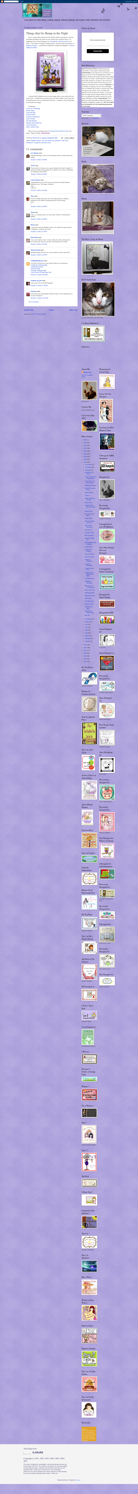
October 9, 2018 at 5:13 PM (39, 244)
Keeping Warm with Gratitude (90, 543)
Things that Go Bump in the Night (89, 574)
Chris (32, 196)
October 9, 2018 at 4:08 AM (39, 159)
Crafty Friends (30, 114)
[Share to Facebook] (71, 138)
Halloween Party (89, 593)
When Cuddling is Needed (90, 499)
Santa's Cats (88, 511)
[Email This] (65, 138)
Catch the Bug (30, 112)
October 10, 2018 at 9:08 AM (39, 275)
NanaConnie (87, 372)
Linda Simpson (35, 180)
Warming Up (88, 502)
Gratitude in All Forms (89, 473)
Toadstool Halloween (88, 564)
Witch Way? (88, 598)
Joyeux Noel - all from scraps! (90, 481)
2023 (85, 448)
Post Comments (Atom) (39, 314)
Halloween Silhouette (88, 582)
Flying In (87, 495)
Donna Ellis (34, 237)
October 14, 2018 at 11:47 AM (39, 298)
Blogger (78, 1480)
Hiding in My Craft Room (34, 123)
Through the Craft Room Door (59, 41)
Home (51, 310)
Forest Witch (88, 547)
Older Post (73, 310)
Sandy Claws (89, 518)
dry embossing (49, 140)
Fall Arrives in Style (89, 607)
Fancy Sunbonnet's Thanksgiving (90, 477)
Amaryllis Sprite (89, 578)
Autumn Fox (88, 530)
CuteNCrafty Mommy (37, 261)
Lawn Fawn (64, 140)
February (88, 638)
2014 (85, 653)
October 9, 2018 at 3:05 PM (39, 206)
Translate (95, 118)
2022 (85, 451)
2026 (85, 440)
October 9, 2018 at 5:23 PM (39, 255)
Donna (33, 225)
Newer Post (28, 310)
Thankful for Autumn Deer (89, 611)
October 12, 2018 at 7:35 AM (39, 285)
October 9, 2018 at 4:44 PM (39, 231)
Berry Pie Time (89, 604)
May (86, 630)
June (86, 627)
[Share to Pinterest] (73, 138)
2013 (85, 656)
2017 (85, 645)
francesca (34, 291)
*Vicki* (33, 165)
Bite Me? (87, 615)
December (88, 464)
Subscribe (97, 51)
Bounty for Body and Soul (89, 521)
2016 (85, 647)
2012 (85, 659)
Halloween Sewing (90, 485)
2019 (85, 459)
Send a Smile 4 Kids (32, 127)
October (87, 470)
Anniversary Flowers (88, 550)
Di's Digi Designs (31, 121)
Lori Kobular (35, 153)
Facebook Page (35, 268)
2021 (85, 454)
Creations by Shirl (36, 280)
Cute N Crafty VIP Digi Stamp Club (41, 272)
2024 (85, 445)
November (88, 467)
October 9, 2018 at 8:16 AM (39, 190)
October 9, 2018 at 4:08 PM (39, 219)
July (86, 624)
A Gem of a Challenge (33, 108)
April (86, 633)
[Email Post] (61, 138)
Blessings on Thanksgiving (89, 586)
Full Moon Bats (89, 601)
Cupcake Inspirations (33, 117)
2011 (85, 661)
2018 (85, 462)
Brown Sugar (30, 110)
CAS (43, 140)
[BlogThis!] (67, 138)
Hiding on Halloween (88, 560)
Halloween (58, 140)
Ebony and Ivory (89, 590)
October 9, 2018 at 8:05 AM (39, 174)
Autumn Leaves (89, 557)
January (87, 641)
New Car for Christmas (88, 526)
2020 (85, 456)
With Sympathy (89, 535)
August (87, 621)
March (87, 636)
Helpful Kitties (89, 492)
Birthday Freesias (90, 595)
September (88, 619)
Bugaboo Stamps (31, 45)
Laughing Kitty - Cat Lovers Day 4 (90, 507)
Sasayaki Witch (89, 554)
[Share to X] (69, 138)
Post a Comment (34, 302)
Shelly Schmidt (35, 250)
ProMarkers (29, 142)
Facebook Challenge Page (38, 270)
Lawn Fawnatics (31, 125)
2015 (85, 650)
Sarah (32, 212)
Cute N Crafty (30, 119)
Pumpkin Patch (89, 532)
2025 (85, 442)
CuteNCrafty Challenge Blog (39, 265)
